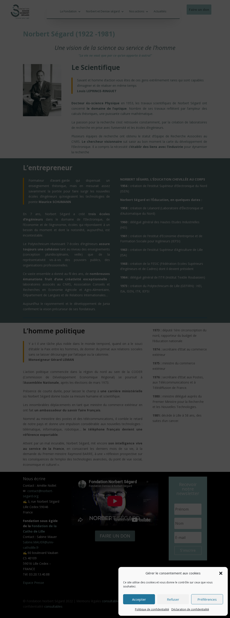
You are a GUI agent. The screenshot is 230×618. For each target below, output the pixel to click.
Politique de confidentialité (152, 609)
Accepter (139, 599)
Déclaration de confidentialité (190, 609)
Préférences (207, 599)
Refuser (173, 599)
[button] (221, 573)
